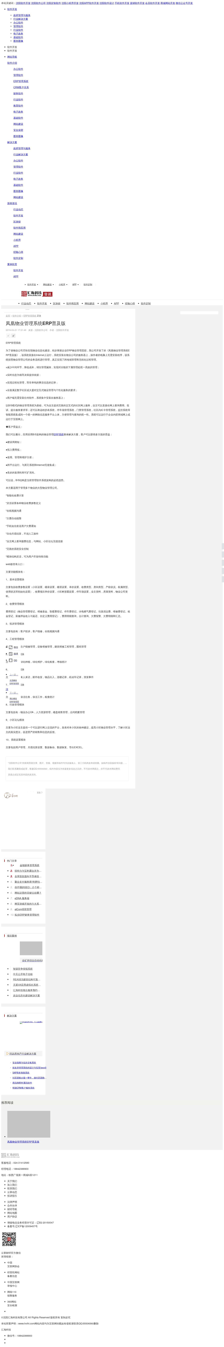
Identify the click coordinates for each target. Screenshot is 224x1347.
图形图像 (18, 41)
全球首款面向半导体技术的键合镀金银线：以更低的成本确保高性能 (28, 876)
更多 (39, 792)
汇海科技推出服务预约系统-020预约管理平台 (27, 990)
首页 (8, 315)
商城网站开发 (167, 3)
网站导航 (12, 56)
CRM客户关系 (21, 87)
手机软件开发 (122, 3)
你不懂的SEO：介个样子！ (28, 887)
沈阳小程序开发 (70, 3)
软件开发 (12, 9)
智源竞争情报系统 (23, 968)
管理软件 (18, 26)
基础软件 (18, 37)
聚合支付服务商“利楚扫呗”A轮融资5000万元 (28, 881)
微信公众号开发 (184, 3)
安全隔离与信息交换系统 (24, 1062)
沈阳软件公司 (38, 3)
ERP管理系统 (20, 81)
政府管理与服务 (21, 15)
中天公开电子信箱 (23, 974)
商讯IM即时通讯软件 (22, 1082)
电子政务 (18, 33)
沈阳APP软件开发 (89, 3)
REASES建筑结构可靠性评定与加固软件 (27, 979)
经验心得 (18, 252)
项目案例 (12, 935)
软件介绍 (12, 63)
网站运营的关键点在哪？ (28, 892)
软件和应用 (19, 227)
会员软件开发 (152, 3)
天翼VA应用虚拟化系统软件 (27, 984)
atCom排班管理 (23, 909)
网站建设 (18, 124)
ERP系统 (59, 434)
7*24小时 (11, 795)
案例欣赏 (12, 264)
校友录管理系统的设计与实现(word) (29, 1067)
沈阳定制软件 (53, 3)
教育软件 (18, 105)
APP (15, 246)
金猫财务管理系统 (29, 865)
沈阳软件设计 (107, 3)
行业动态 (18, 209)
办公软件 (18, 22)
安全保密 (18, 130)
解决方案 (12, 142)
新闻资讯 (12, 203)
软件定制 (18, 258)
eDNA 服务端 (22, 898)
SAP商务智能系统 (20, 1072)
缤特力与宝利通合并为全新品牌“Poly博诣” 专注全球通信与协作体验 (28, 870)
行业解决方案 (20, 19)
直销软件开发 (137, 3)
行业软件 (18, 30)
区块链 (17, 221)
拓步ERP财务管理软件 (27, 914)
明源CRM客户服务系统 (23, 1087)
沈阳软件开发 (23, 3)
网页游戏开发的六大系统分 (28, 903)
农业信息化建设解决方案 (26, 995)
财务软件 (18, 93)
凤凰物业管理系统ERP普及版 (23, 1141)
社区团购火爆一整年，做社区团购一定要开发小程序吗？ (39, 1077)
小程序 (17, 240)
